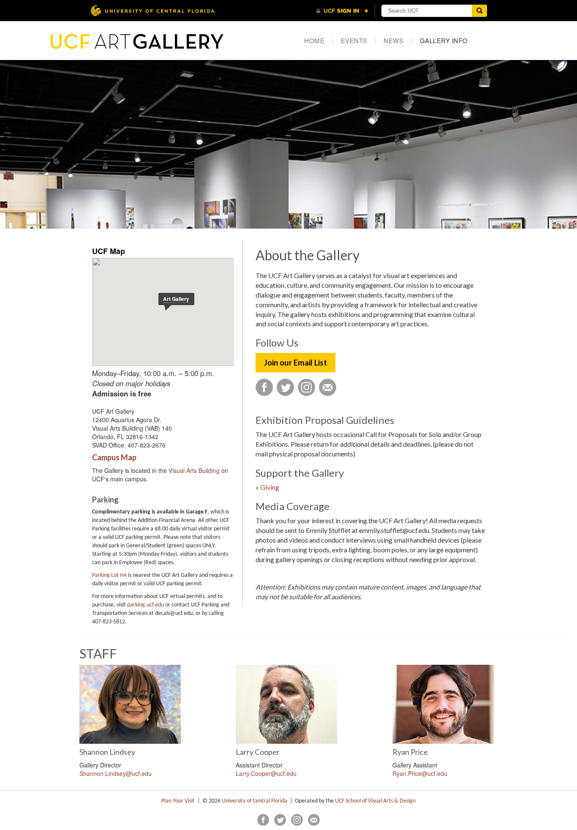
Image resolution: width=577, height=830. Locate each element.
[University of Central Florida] (152, 10)
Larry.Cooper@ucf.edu (266, 773)
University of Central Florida (254, 801)
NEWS (398, 40)
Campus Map (114, 457)
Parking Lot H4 (109, 575)
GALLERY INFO (444, 40)
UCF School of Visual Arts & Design (375, 801)
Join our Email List (295, 362)
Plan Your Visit (178, 801)
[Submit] (479, 11)
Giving (269, 487)
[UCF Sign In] (342, 11)
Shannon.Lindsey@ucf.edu (115, 773)
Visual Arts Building (194, 470)
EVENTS (359, 40)
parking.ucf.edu (145, 605)
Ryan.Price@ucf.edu (419, 773)
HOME (319, 40)
